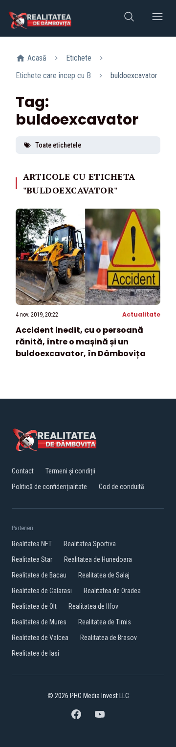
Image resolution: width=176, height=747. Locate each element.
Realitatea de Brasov (108, 637)
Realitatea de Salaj (104, 575)
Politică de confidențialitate (49, 487)
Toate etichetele (58, 145)
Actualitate (141, 314)
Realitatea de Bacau (39, 575)
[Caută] (129, 18)
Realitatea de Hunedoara (98, 559)
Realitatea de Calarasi (42, 591)
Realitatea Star (32, 559)
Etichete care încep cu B (53, 75)
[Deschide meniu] (157, 18)
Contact (23, 471)
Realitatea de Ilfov (93, 606)
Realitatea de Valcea (40, 637)
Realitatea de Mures (39, 622)
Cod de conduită (121, 487)
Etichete (78, 58)
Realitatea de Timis (104, 622)
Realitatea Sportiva (90, 544)
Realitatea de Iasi (35, 653)
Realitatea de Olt (34, 606)
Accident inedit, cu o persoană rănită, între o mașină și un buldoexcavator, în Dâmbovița (81, 341)
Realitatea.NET (32, 544)
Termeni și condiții (70, 471)
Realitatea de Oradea (112, 591)
